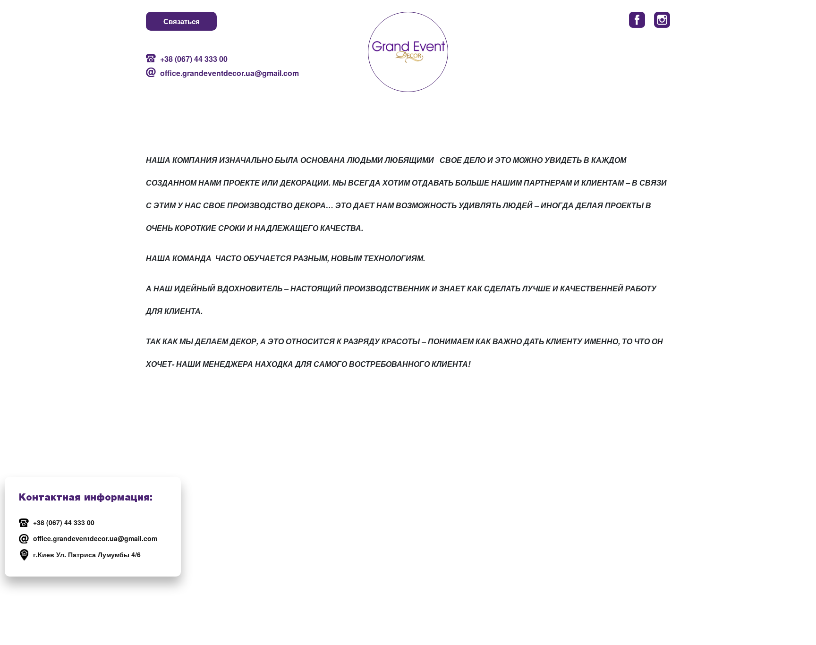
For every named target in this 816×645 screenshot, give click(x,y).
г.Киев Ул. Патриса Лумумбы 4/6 (87, 554)
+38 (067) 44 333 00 (194, 58)
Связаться (181, 21)
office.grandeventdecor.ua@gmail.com (218, 73)
